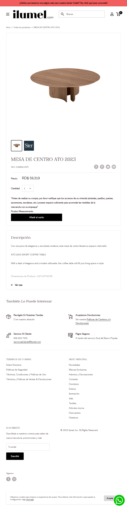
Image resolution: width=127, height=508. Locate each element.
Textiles (72, 403)
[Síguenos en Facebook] (8, 479)
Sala (71, 398)
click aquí (30, 499)
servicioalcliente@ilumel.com (27, 341)
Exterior (72, 388)
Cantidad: (15, 188)
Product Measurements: (22, 211)
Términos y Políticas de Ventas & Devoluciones (28, 379)
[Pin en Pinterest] (102, 166)
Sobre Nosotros (13, 365)
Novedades (74, 365)
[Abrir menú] (7, 14)
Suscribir (15, 456)
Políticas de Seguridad (16, 369)
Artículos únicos (76, 408)
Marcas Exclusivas (78, 369)
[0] (118, 14)
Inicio (8, 27)
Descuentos (75, 412)
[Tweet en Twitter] (108, 166)
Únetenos (73, 417)
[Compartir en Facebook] (96, 166)
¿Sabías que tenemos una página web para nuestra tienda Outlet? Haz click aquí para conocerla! (63, 3)
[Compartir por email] (114, 166)
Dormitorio (74, 384)
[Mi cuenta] (112, 14)
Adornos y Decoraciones (81, 374)
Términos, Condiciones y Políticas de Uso (26, 374)
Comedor (73, 379)
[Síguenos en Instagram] (14, 479)
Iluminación (74, 393)
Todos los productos (22, 27)
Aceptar (110, 498)
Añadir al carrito (36, 217)
